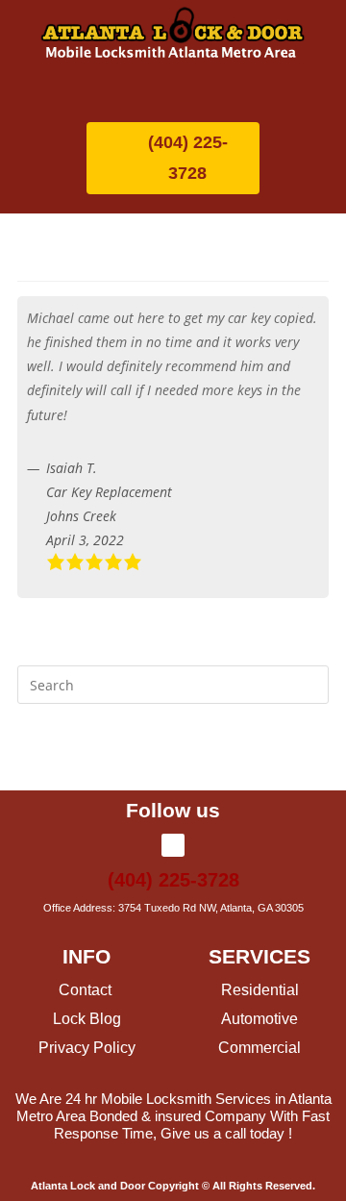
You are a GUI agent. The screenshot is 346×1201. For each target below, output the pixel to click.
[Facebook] (173, 845)
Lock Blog (87, 1019)
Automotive (259, 1019)
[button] (173, 88)
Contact (87, 990)
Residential (260, 990)
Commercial (259, 1047)
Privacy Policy (87, 1047)
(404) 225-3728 (173, 879)
